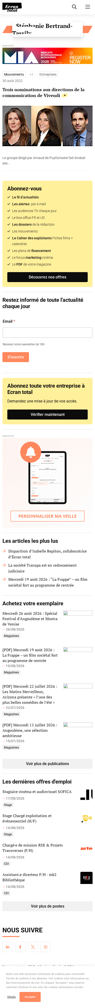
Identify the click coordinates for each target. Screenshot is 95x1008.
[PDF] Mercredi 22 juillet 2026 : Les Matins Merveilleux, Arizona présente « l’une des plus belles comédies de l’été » (29, 694)
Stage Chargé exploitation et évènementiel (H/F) (27, 818)
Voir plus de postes (47, 906)
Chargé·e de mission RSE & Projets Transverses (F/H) (32, 847)
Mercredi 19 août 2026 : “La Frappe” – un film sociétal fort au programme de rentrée (47, 582)
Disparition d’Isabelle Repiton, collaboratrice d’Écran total (47, 554)
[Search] (74, 6)
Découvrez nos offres (47, 277)
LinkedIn (7, 947)
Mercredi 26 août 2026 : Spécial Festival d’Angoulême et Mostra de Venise (29, 619)
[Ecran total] (12, 7)
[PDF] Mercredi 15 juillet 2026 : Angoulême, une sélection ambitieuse (29, 730)
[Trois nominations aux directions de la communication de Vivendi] (47, 160)
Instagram (45, 947)
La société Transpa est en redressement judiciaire (42, 568)
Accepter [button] (30, 997)
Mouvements (14, 74)
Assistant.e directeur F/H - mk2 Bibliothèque (29, 877)
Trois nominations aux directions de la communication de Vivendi (43, 92)
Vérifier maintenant (48, 414)
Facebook (20, 947)
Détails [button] (11, 997)
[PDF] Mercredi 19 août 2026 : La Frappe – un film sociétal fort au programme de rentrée (30, 655)
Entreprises (48, 74)
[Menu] (87, 6)
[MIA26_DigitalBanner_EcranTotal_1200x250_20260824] (47, 57)
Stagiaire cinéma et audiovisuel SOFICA (37, 791)
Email (9, 321)
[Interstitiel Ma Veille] (47, 483)
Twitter (33, 947)
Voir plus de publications (47, 763)
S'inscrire (16, 357)
